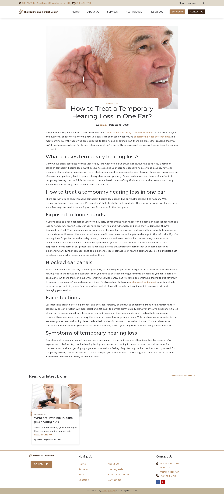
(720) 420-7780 (83, 3)
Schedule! (41, 464)
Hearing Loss (112, 103)
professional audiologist (142, 282)
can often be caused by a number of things (129, 132)
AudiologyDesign (108, 491)
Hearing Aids (40, 414)
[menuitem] (181, 3)
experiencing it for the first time (152, 136)
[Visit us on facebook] (199, 3)
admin (103, 124)
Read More (41, 434)
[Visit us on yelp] (203, 3)
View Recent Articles (182, 376)
